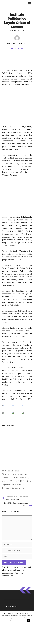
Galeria (8, 471)
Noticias (15, 471)
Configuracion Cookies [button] (17, 621)
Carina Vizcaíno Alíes (14, 474)
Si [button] (28, 621)
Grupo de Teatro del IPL (12, 481)
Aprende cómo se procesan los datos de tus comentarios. (13, 573)
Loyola (21, 488)
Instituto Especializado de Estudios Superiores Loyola (16, 484)
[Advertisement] (17, 63)
